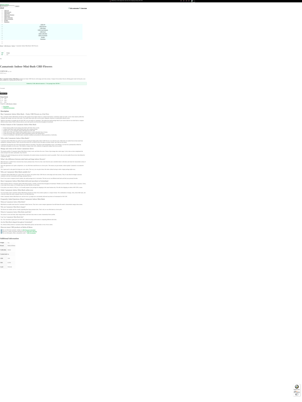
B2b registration (74, 8)
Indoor (13, 46)
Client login (83, 8)
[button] (192, 1)
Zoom (8, 53)
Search (17, 6)
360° (2, 53)
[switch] (296, 394)
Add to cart (4, 93)
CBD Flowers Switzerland (28, 230)
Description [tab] (6, 106)
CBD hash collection (31, 231)
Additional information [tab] (8, 108)
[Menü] (299, 385)
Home (1, 46)
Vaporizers (6, 22)
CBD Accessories (31, 233)
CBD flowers (7, 46)
